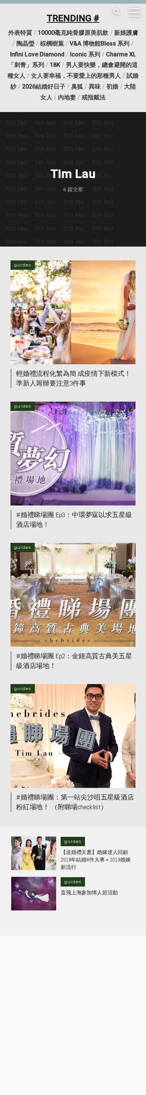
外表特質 (20, 32)
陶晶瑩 (25, 43)
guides (22, 264)
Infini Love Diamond (37, 54)
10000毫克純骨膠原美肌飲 (73, 32)
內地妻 (67, 97)
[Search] (116, 12)
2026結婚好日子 (44, 86)
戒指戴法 (94, 97)
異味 (95, 86)
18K (55, 64)
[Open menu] (134, 12)
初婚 (112, 86)
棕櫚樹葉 (52, 43)
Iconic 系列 (85, 54)
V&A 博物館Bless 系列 (100, 43)
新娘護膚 (126, 32)
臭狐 (77, 86)
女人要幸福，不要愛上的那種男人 (76, 75)
